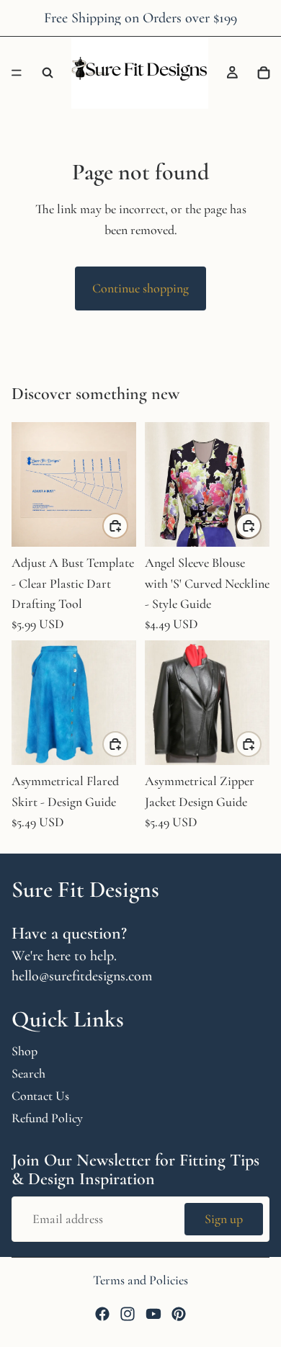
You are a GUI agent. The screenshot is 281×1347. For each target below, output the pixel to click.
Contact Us (40, 1096)
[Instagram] (127, 1314)
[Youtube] (153, 1314)
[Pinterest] (178, 1314)
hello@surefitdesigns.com (82, 976)
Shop (24, 1051)
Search (28, 1073)
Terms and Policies (140, 1280)
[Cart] (264, 73)
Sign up (224, 1219)
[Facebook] (102, 1314)
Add (127, 525)
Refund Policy (47, 1118)
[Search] (47, 73)
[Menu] (16, 72)
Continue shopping (140, 288)
